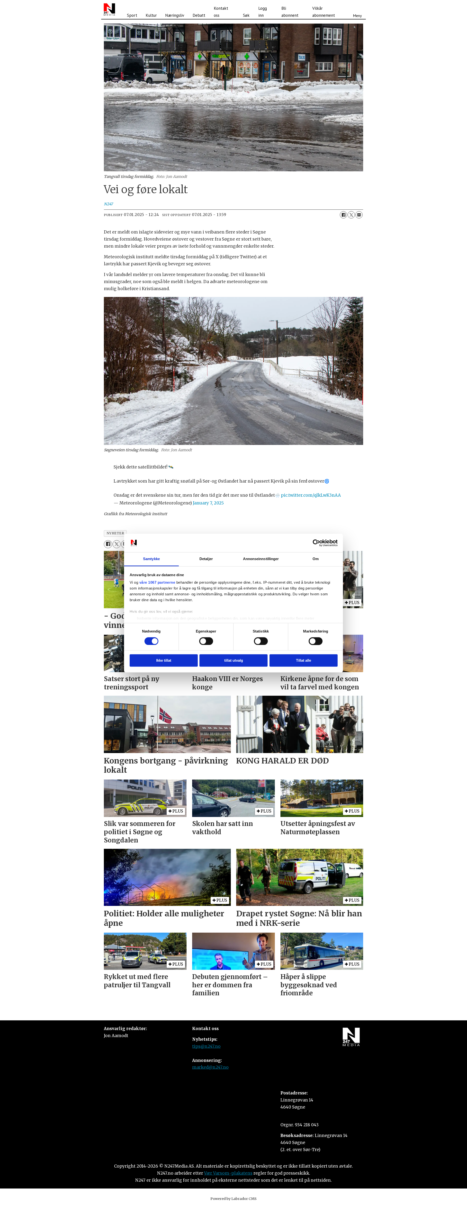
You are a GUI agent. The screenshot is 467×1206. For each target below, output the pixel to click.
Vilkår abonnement (323, 12)
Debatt (199, 15)
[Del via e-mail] (359, 214)
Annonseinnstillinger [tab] (261, 559)
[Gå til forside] (109, 9)
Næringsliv (174, 15)
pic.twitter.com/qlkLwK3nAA (311, 495)
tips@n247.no (206, 1046)
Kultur (151, 15)
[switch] (206, 641)
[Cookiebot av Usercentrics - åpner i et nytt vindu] (316, 543)
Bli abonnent (289, 12)
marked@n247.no (210, 1067)
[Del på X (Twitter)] (351, 214)
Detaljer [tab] (206, 559)
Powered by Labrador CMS (233, 1199)
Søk (246, 15)
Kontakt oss (221, 12)
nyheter (115, 533)
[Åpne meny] (357, 9)
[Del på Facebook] (343, 214)
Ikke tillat (163, 661)
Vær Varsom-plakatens (228, 1173)
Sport (132, 15)
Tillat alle (303, 661)
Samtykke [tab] (151, 559)
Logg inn (262, 12)
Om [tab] (316, 559)
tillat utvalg (233, 661)
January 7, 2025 (208, 503)
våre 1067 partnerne (157, 583)
